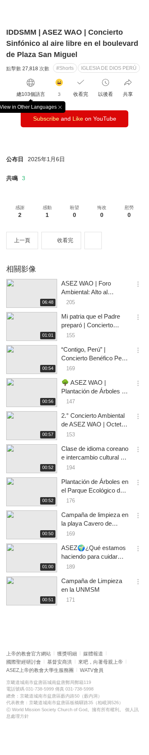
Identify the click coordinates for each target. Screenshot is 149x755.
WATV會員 (91, 670)
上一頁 (22, 240)
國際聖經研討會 (23, 662)
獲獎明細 (67, 654)
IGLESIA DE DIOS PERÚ (109, 68)
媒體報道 (93, 654)
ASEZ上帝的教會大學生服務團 (40, 670)
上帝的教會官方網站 (28, 654)
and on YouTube (74, 118)
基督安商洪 (59, 662)
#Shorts (65, 68)
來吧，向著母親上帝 (100, 662)
